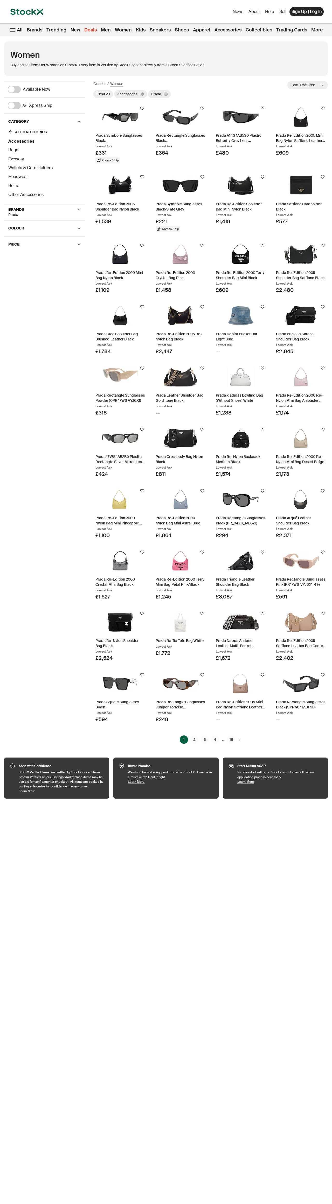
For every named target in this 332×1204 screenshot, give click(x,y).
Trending (56, 30)
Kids (141, 30)
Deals (90, 30)
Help (269, 11)
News (238, 11)
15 (231, 739)
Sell (282, 11)
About (255, 13)
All (20, 30)
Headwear (18, 176)
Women (123, 30)
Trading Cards (291, 30)
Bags (13, 150)
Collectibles (259, 30)
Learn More (61, 791)
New (75, 30)
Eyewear (16, 159)
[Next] (239, 739)
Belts (13, 185)
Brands (34, 30)
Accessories (228, 30)
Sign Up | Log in (307, 11)
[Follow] (142, 108)
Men (106, 30)
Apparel (201, 30)
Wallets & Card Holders (30, 167)
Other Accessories (26, 194)
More (317, 30)
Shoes (182, 30)
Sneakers (160, 30)
